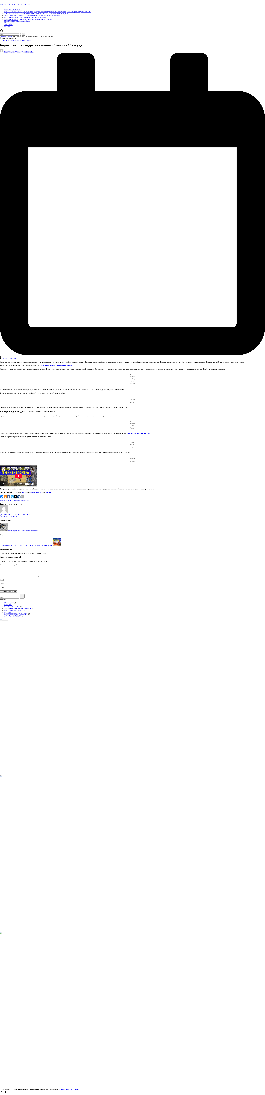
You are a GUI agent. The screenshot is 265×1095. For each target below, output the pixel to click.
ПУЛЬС (49, 492)
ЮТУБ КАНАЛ (36, 492)
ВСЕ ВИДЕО (9, 603)
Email (2, 584)
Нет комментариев (9, 358)
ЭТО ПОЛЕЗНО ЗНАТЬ (12, 616)
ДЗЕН (24, 492)
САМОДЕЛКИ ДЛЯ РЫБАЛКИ (19, 40)
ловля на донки (12, 500)
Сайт (2, 587)
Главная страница (6, 36)
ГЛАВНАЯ (4, 40)
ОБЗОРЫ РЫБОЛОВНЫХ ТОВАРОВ (17, 608)
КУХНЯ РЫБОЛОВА (12, 606)
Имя (1, 580)
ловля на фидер (23, 500)
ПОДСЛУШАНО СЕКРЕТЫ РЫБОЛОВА (56, 365)
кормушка (3, 500)
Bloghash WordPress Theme (68, 1089)
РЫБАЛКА (8, 612)
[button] (20, 34)
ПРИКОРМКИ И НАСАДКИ (14, 610)
